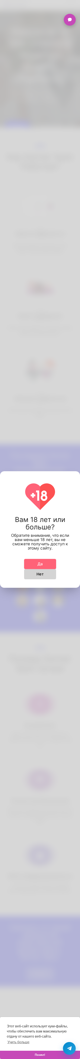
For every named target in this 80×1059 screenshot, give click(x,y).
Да (40, 564)
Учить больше (18, 1042)
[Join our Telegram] (69, 1048)
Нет (40, 574)
